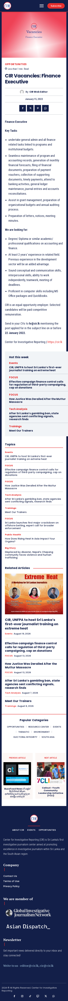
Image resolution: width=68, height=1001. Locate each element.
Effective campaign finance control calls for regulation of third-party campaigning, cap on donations (37, 384)
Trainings (15, 426)
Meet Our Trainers (21, 430)
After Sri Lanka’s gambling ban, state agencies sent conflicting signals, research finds (34, 416)
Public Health (13, 535)
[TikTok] (30, 996)
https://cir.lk (55, 342)
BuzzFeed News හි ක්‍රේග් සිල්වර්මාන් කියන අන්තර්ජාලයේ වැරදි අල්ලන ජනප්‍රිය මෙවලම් (17, 793)
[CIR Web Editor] (23, 92)
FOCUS (13, 377)
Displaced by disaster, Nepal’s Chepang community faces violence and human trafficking (29, 554)
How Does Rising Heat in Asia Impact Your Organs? (30, 540)
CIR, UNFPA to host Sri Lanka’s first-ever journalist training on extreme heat (35, 369)
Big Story (10, 548)
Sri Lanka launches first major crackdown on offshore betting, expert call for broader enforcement (32, 525)
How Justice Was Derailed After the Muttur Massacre (37, 400)
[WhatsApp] (45, 108)
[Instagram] (22, 996)
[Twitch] (38, 996)
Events (13, 363)
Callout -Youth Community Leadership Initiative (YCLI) (50, 792)
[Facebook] (22, 108)
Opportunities (16, 64)
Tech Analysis (18, 409)
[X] (30, 108)
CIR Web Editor (38, 91)
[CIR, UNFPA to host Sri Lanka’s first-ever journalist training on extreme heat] (34, 594)
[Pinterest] (37, 108)
